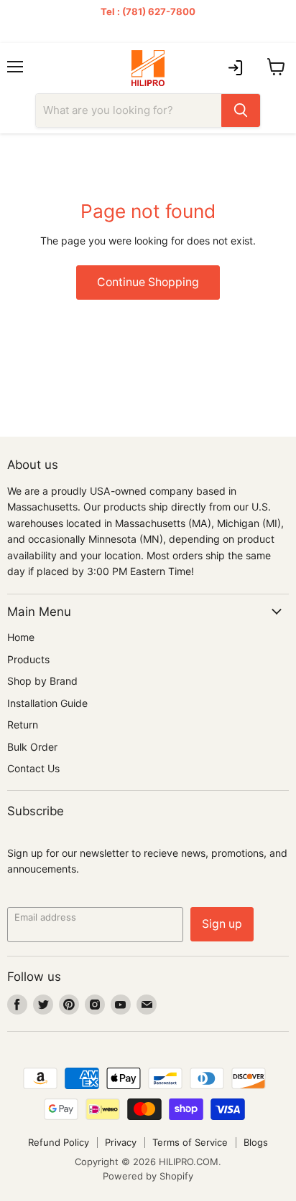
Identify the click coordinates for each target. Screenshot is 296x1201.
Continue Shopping (148, 282)
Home (20, 637)
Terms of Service (190, 1142)
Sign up (222, 924)
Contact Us (33, 768)
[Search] (240, 110)
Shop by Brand (42, 681)
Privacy (121, 1142)
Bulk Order (32, 747)
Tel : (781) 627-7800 (148, 11)
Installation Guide (47, 703)
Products (28, 659)
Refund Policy (58, 1142)
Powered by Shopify (148, 1176)
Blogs (256, 1142)
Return (22, 724)
